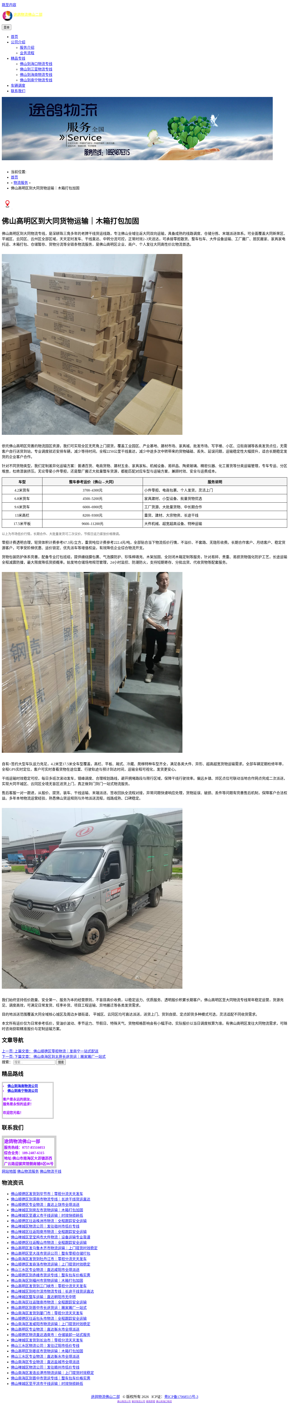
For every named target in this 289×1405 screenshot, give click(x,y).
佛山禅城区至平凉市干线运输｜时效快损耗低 (47, 1384)
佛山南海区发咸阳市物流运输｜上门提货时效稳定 (50, 1324)
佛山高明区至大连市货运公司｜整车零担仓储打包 (50, 1253)
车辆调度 (18, 85)
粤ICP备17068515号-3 (181, 1397)
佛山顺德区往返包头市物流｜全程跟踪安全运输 (49, 1318)
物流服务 (21, 183)
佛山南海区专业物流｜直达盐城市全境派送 (45, 1362)
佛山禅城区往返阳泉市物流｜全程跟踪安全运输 (49, 1232)
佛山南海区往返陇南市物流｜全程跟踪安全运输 (49, 1302)
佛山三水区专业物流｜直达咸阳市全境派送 (45, 1270)
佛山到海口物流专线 (36, 64)
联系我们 (18, 91)
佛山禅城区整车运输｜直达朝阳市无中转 (43, 1297)
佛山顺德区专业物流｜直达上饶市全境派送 (45, 1205)
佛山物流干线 (50, 1171)
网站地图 (9, 1171)
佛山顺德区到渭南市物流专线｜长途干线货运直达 (50, 1199)
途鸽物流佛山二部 (28, 14)
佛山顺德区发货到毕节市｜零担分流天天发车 (47, 1194)
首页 (14, 37)
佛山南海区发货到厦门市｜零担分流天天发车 (47, 1313)
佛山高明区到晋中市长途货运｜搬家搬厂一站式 (49, 1308)
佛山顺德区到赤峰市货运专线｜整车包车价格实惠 (50, 1275)
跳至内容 (9, 5)
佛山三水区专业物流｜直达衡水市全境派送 (45, 1356)
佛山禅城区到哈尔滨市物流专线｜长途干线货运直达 (52, 1291)
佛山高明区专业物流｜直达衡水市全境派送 (45, 1329)
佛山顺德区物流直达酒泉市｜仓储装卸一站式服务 (50, 1335)
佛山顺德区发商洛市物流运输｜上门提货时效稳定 (50, 1264)
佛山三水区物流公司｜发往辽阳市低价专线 (45, 1346)
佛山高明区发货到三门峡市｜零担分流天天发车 (49, 1286)
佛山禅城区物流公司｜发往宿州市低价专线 (45, 1226)
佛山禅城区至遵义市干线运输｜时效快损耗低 (47, 1215)
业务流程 (27, 53)
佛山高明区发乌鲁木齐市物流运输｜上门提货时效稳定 (54, 1248)
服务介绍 (27, 47)
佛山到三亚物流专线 (36, 69)
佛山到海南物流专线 (36, 75)
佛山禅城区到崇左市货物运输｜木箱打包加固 (47, 1210)
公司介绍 (18, 42)
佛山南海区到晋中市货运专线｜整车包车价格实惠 (50, 1378)
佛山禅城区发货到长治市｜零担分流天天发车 (47, 1340)
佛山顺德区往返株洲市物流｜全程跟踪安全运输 (49, 1221)
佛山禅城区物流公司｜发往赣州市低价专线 (45, 1367)
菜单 (6, 27)
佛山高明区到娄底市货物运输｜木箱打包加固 (47, 1351)
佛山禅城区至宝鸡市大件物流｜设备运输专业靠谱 (50, 1237)
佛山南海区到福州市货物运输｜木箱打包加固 (47, 1281)
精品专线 (18, 58)
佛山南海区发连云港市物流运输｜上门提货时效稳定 (52, 1373)
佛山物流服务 (28, 1171)
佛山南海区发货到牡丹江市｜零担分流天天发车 (49, 1259)
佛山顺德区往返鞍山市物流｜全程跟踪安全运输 (49, 1243)
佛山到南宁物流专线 (36, 80)
